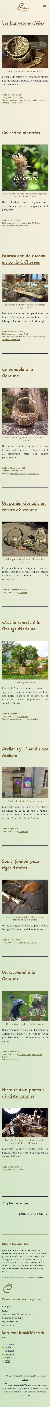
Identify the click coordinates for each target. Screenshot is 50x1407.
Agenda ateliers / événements (16, 1314)
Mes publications (10, 1321)
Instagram (10, 1344)
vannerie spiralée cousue (12, 103)
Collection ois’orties (21, 133)
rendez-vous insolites (29, 719)
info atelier (22, 592)
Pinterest (9, 1351)
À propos (6, 1306)
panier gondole (33, 473)
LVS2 (7, 1361)
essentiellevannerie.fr (26, 1376)
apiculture (14, 337)
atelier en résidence (18, 473)
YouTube (9, 1354)
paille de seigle (39, 100)
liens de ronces (25, 100)
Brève (20, 97)
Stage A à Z (23, 334)
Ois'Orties (36, 223)
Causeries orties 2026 (12, 1318)
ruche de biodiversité (11, 339)
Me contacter (8, 1325)
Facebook (10, 1347)
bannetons (14, 100)
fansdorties (14, 226)
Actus (5, 1310)
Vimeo (8, 1358)
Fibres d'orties (24, 223)
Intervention (23, 716)
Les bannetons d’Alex (23, 23)
